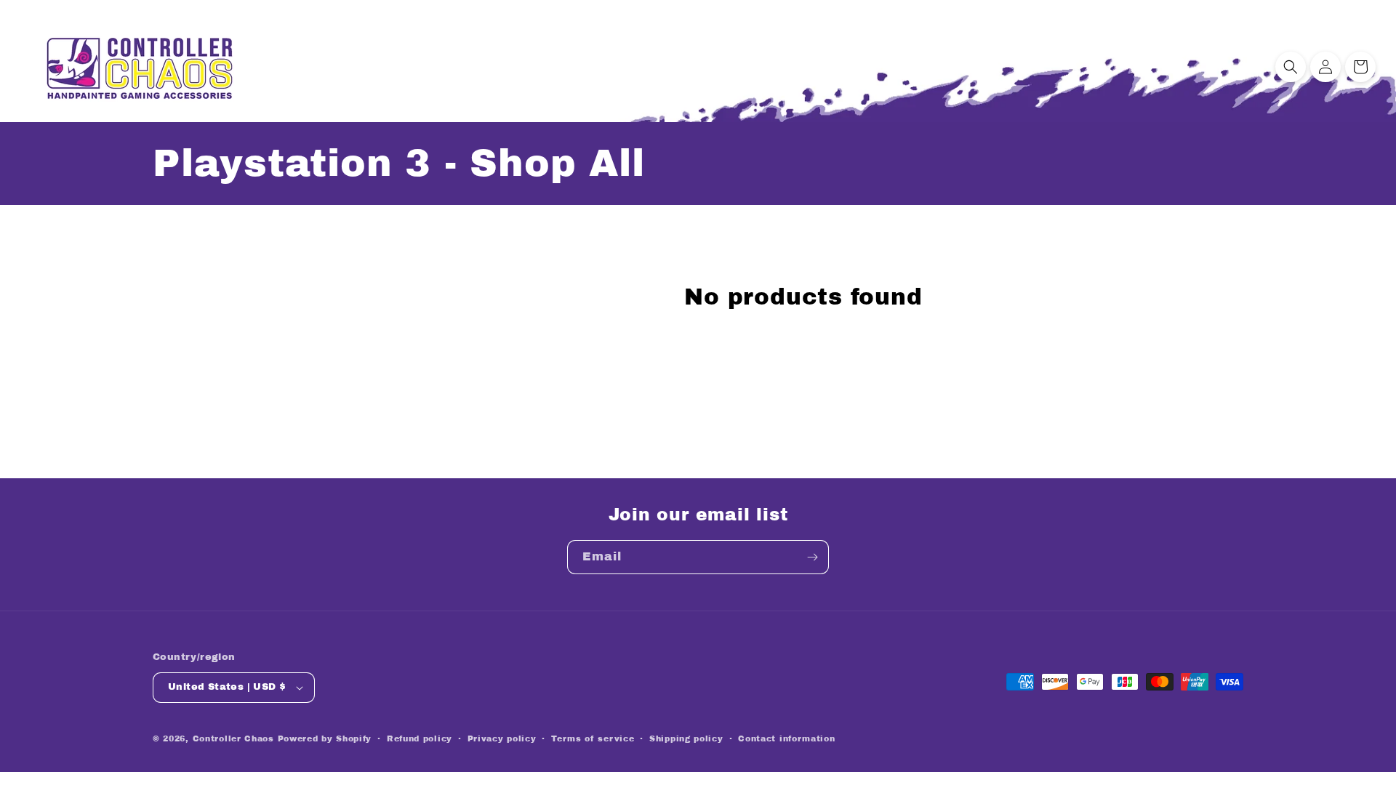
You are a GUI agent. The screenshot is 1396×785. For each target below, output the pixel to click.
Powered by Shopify (325, 738)
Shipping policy (686, 738)
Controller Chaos (233, 738)
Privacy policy (502, 738)
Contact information (786, 738)
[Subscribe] (812, 557)
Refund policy (419, 738)
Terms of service (592, 738)
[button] (1290, 67)
